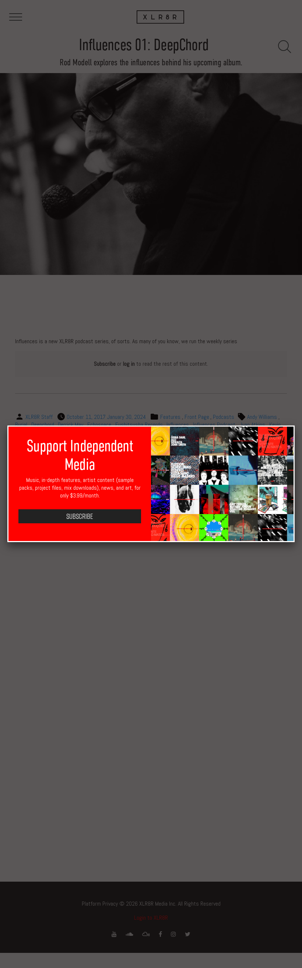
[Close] (294, 425)
